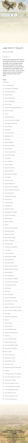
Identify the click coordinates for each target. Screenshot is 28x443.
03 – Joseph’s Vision (7, 95)
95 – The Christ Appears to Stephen (11, 386)
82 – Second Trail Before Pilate (10, 345)
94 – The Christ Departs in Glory (10, 383)
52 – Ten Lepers (7, 250)
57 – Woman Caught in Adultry (10, 266)
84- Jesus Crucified (7, 351)
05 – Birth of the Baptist (9, 101)
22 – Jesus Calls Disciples (9, 155)
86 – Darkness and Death (9, 358)
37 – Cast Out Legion (8, 202)
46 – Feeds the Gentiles (8, 231)
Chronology (18, 430)
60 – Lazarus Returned (8, 275)
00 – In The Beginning (8, 85)
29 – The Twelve (7, 177)
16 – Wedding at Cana (8, 136)
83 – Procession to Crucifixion (10, 348)
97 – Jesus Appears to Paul (9, 392)
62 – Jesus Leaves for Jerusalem (10, 282)
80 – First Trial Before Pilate (9, 339)
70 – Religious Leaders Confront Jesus (12, 307)
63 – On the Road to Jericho (9, 285)
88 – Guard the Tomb (8, 364)
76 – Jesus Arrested (7, 326)
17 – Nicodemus (7, 139)
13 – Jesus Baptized (7, 126)
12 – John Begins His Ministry (10, 123)
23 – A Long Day (7, 158)
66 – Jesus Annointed (8, 294)
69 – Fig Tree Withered (8, 304)
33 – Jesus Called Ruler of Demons (11, 190)
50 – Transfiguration (8, 244)
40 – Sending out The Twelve (10, 212)
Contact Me (21, 432)
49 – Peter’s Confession (8, 240)
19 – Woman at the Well (8, 145)
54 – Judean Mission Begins (9, 256)
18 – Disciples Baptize (8, 142)
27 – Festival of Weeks (8, 171)
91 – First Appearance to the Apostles (12, 373)
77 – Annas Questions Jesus (9, 329)
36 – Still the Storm (7, 199)
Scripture (6, 432)
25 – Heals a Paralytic (8, 164)
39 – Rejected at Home (8, 209)
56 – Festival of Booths (8, 263)
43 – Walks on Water (8, 221)
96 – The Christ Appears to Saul (10, 389)
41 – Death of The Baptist (9, 215)
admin (5, 51)
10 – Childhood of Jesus (8, 117)
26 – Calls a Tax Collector (9, 167)
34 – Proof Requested (8, 193)
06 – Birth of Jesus (7, 104)
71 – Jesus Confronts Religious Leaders (12, 310)
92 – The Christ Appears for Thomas (12, 377)
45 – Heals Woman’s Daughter (10, 228)
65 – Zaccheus (6, 291)
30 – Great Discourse (8, 180)
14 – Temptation (7, 129)
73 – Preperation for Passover (10, 316)
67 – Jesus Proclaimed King (9, 297)
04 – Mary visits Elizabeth (9, 98)
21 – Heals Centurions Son (9, 152)
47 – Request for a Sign (8, 234)
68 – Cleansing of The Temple (10, 301)
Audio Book (13, 432)
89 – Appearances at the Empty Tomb (12, 367)
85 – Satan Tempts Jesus (9, 354)
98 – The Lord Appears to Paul (10, 396)
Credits (14, 433)
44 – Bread (5, 224)
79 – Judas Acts (6, 335)
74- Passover (6, 320)
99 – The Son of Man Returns (10, 399)
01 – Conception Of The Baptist (10, 88)
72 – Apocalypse (7, 313)
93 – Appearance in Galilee (9, 380)
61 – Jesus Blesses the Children (10, 278)
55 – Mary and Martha (8, 259)
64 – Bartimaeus (7, 288)
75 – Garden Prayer (7, 323)
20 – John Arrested (7, 148)
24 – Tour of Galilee (7, 161)
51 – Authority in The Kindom (10, 247)
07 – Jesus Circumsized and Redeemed (12, 107)
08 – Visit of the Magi (8, 110)
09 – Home (5, 114)
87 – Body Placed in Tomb (9, 361)
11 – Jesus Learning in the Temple (11, 120)
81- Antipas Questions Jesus (9, 342)
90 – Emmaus (6, 370)
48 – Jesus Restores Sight (9, 237)
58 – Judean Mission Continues (10, 269)
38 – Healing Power (7, 205)
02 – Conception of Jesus (9, 91)
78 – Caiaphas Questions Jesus (10, 332)
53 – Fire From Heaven (8, 253)
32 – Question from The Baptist (10, 187)
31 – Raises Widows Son (8, 183)
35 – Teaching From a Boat (9, 196)
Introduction (6, 82)
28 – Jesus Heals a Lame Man (10, 174)
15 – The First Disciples (8, 133)
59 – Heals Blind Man (8, 272)
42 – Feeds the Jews (7, 218)
